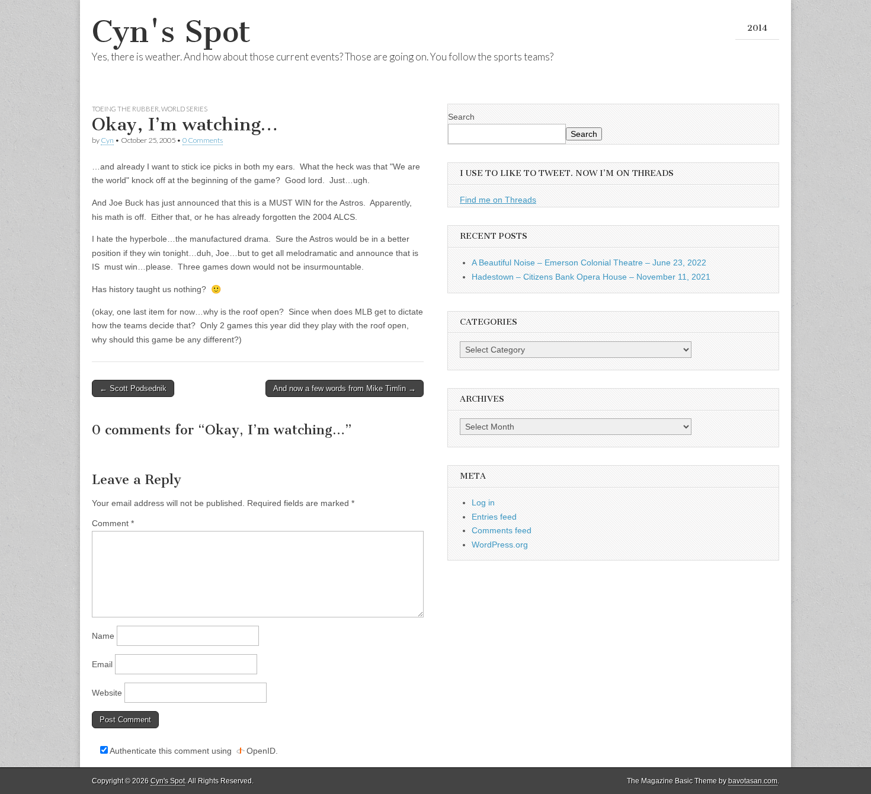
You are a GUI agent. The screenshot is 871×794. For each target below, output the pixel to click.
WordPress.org (500, 544)
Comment (113, 523)
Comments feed (501, 530)
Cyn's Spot (171, 32)
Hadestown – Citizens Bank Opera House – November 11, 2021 (591, 276)
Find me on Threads (498, 199)
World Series (184, 109)
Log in (483, 502)
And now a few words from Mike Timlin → (344, 388)
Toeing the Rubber (125, 109)
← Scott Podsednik (133, 388)
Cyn (107, 140)
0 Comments (202, 140)
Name (103, 636)
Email (102, 664)
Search (461, 116)
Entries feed (494, 516)
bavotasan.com (752, 781)
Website (107, 692)
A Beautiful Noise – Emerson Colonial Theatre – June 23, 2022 (589, 262)
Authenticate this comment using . (193, 750)
